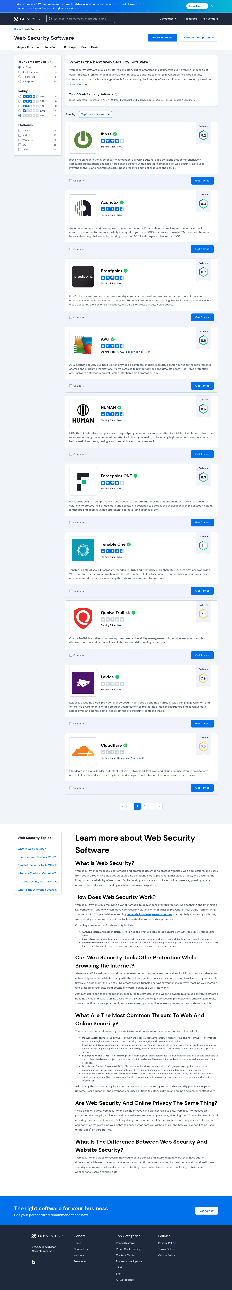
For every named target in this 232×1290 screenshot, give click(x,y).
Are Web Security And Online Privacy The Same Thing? (39, 881)
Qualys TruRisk (115, 612)
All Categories (125, 1279)
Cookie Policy (166, 1255)
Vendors (79, 1255)
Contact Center (126, 1255)
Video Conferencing (128, 1249)
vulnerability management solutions (149, 914)
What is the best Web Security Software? (109, 62)
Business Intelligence (129, 1261)
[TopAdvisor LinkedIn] (33, 1262)
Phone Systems (125, 1243)
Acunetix (109, 202)
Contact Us (81, 1249)
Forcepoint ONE (116, 475)
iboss (106, 134)
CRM (119, 1267)
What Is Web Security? (32, 849)
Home (77, 1243)
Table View (51, 47)
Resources (80, 1261)
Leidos (107, 677)
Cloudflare (111, 745)
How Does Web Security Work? (37, 857)
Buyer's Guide (90, 47)
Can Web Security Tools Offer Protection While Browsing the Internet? (39, 865)
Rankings (70, 47)
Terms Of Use (166, 1249)
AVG (105, 339)
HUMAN (108, 407)
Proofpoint (111, 270)
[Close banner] (212, 6)
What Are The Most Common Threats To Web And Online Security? (39, 873)
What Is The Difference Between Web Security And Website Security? (39, 889)
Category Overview (26, 47)
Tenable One (113, 544)
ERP (118, 1273)
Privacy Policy (167, 1243)
